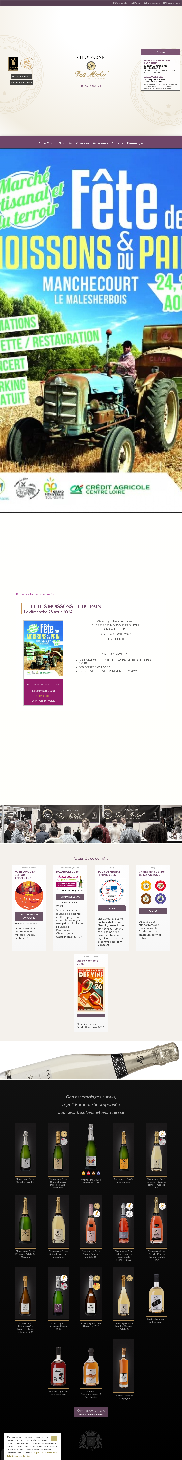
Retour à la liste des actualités (35, 594)
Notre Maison (47, 143)
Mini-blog (118, 143)
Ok (54, 1438)
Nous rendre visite (22, 82)
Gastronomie (100, 143)
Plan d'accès (44, 695)
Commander (83, 143)
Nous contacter (22, 76)
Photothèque (135, 143)
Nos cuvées (66, 143)
